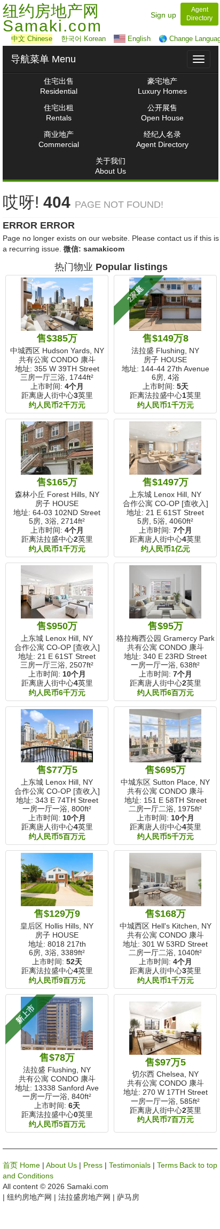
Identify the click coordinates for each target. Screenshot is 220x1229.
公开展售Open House (162, 112)
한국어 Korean (83, 39)
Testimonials (130, 1165)
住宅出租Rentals (59, 112)
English (138, 39)
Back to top (198, 1165)
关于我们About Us (110, 166)
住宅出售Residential (58, 86)
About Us (61, 1165)
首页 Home (21, 1165)
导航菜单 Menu (43, 59)
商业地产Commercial (58, 139)
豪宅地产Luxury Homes (162, 86)
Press (93, 1165)
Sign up (163, 15)
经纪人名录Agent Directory (162, 139)
